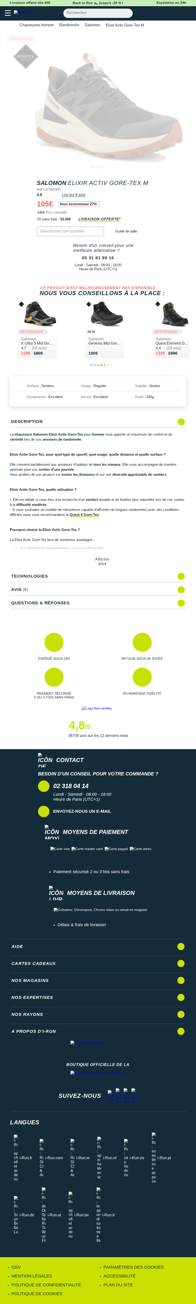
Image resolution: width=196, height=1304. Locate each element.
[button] (54, 646)
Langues (24, 1122)
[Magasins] (169, 13)
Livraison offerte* (99, 219)
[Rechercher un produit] (126, 13)
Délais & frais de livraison (82, 924)
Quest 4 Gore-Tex (84, 515)
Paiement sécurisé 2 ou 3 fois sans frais (91, 871)
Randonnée (69, 25)
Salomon (92, 25)
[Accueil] (11, 25)
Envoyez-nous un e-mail (82, 811)
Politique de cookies (36, 1293)
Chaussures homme (37, 25)
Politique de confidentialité (46, 1284)
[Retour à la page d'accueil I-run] (24, 13)
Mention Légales (31, 1276)
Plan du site (118, 1284)
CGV (16, 1267)
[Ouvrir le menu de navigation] (8, 13)
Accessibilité (119, 1276)
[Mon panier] (187, 13)
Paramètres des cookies (133, 1267)
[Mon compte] (178, 13)
